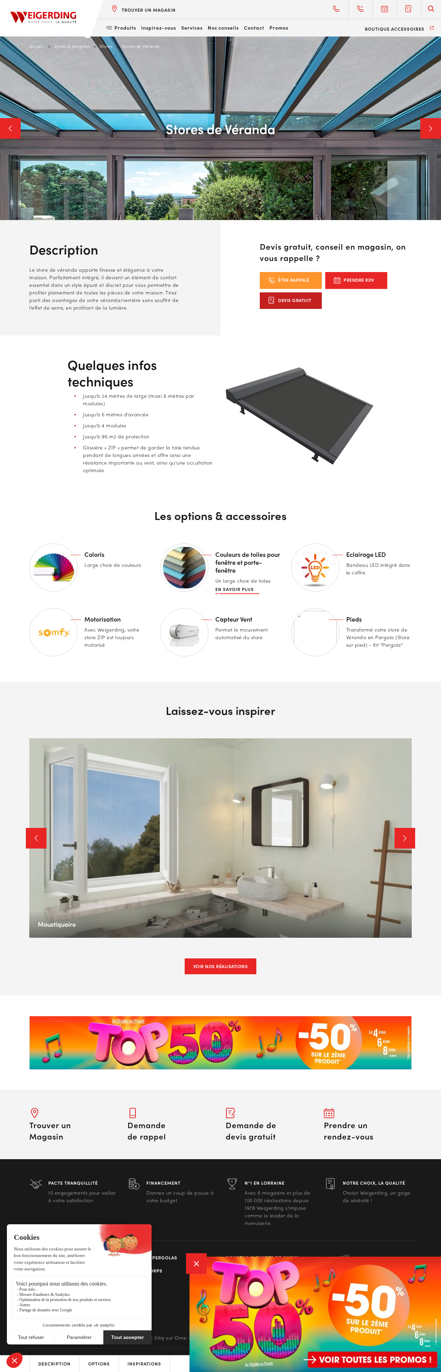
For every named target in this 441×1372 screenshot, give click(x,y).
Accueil (36, 46)
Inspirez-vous (158, 27)
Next (430, 128)
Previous (10, 128)
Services (192, 27)
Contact (254, 27)
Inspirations (144, 1363)
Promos (278, 27)
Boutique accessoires (394, 28)
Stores (106, 46)
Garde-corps (145, 1271)
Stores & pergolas (72, 46)
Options (99, 1363)
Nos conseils (223, 27)
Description (54, 1363)
